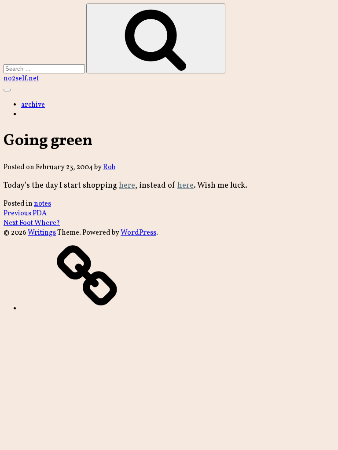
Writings (42, 233)
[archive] (87, 309)
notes (42, 204)
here (127, 185)
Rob (109, 167)
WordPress (138, 233)
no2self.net (21, 78)
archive (33, 105)
